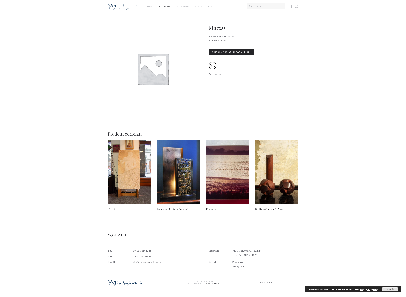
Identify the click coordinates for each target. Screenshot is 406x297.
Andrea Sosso (211, 284)
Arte (221, 74)
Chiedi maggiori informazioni (231, 52)
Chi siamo (182, 6)
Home (150, 6)
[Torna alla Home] (125, 6)
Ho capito (390, 289)
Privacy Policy (270, 282)
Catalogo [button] (165, 6)
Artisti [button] (211, 6)
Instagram (238, 266)
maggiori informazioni (369, 289)
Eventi (198, 6)
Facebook (237, 262)
